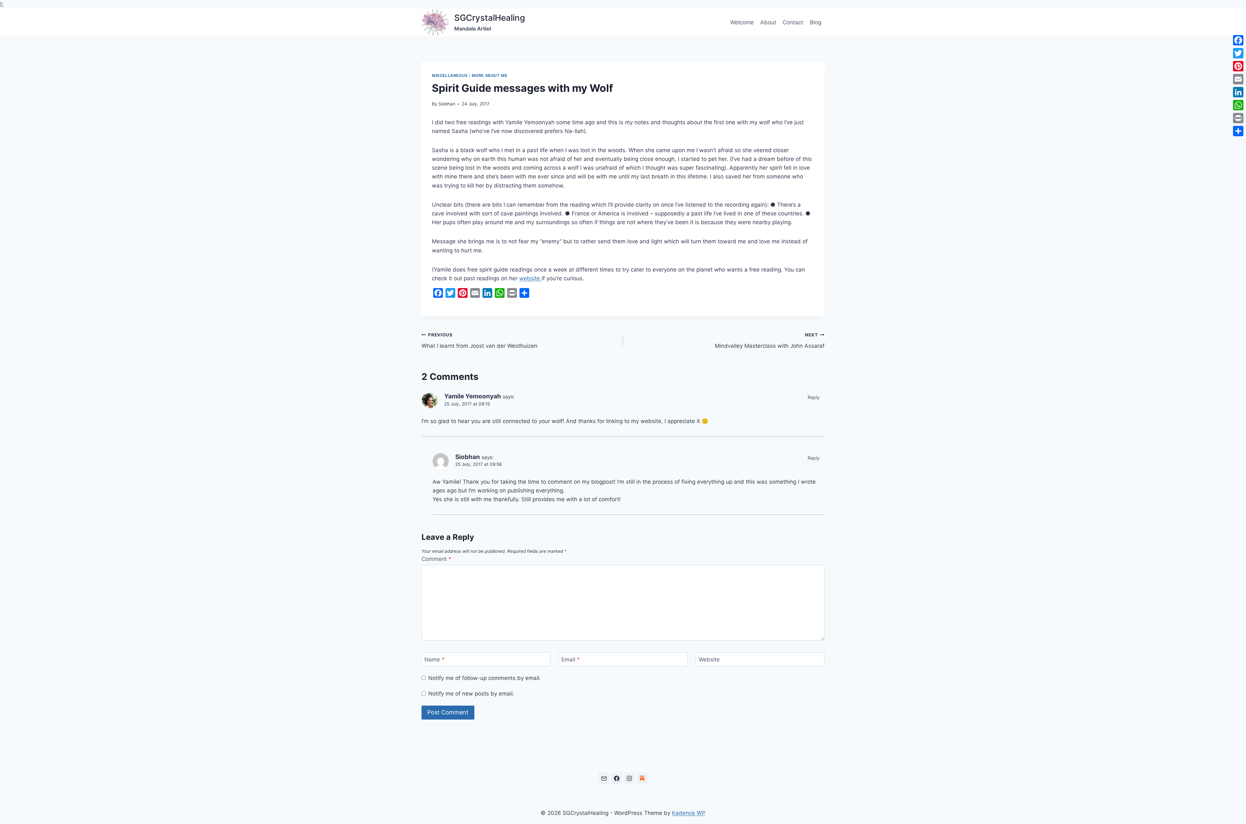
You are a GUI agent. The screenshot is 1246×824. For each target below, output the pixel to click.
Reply (814, 397)
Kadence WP (688, 813)
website (530, 278)
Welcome (742, 22)
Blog (815, 22)
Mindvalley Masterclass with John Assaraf (770, 340)
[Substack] (642, 778)
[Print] (1238, 118)
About (768, 22)
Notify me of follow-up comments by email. (484, 678)
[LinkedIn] (1238, 92)
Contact (793, 22)
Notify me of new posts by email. (471, 693)
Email (570, 659)
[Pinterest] (1238, 66)
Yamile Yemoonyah (472, 396)
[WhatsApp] (1238, 105)
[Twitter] (1238, 53)
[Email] (603, 778)
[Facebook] (616, 778)
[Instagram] (629, 778)
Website (709, 659)
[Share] (1238, 131)
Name (434, 659)
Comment (436, 559)
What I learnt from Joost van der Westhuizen (479, 340)
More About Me (489, 75)
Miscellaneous (450, 75)
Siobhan (446, 103)
